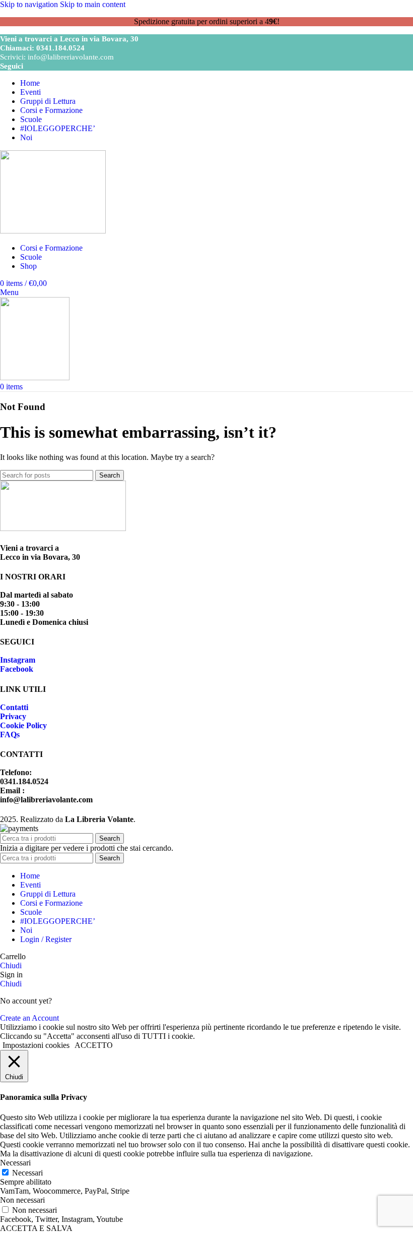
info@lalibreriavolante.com (71, 57)
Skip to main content (92, 4)
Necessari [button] (15, 1162)
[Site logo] (53, 230)
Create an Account (29, 1018)
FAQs (10, 734)
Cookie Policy (23, 725)
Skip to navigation (30, 4)
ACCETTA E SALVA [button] (36, 1228)
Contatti (14, 707)
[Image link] (63, 528)
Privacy (13, 716)
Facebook (16, 669)
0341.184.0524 (60, 48)
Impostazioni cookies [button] (36, 1045)
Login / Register (46, 939)
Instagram (17, 660)
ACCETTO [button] (94, 1045)
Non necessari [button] (22, 1200)
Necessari (27, 1172)
